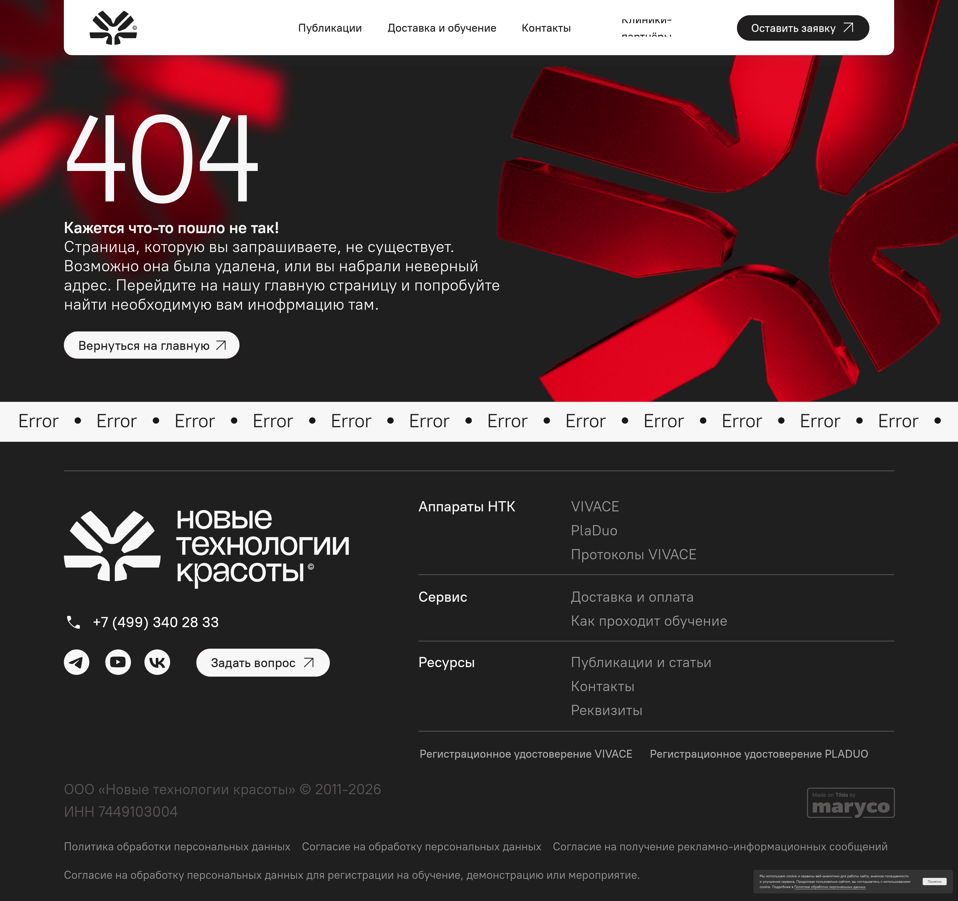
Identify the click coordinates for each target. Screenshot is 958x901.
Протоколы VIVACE (634, 554)
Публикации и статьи (641, 662)
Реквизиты (607, 710)
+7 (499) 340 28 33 (156, 622)
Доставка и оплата (632, 596)
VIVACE (595, 506)
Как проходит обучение (649, 620)
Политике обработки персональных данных (829, 887)
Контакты (603, 686)
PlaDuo (594, 530)
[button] (803, 28)
